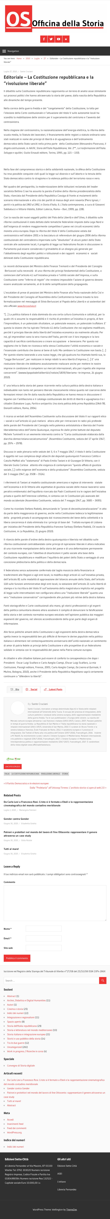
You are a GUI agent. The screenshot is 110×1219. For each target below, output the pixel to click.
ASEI (59, 1173)
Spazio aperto (14, 1021)
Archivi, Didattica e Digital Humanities (26, 1000)
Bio (16, 689)
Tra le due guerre (15, 1042)
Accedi (10, 1119)
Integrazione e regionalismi (21, 1017)
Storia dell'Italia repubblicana (22, 1025)
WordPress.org (14, 1132)
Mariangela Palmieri (27, 810)
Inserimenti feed (15, 1123)
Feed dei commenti (16, 1128)
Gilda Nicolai (26, 840)
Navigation (13, 50)
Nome (7, 928)
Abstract (11, 996)
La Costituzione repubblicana (25, 774)
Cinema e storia (15, 1008)
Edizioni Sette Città (67, 1165)
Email (7, 938)
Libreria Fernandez (66, 1189)
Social (33, 689)
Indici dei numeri (15, 1013)
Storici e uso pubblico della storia (24, 1038)
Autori (10, 1004)
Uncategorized (12, 766)
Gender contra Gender (16, 818)
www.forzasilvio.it (26, 306)
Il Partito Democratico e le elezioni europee (27, 783)
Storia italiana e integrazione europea (26, 1034)
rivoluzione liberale (50, 774)
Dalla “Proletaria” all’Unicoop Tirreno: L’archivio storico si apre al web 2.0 (67, 787)
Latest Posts (54, 689)
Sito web (8, 947)
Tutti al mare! (11, 849)
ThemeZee (71, 1209)
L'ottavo (61, 1181)
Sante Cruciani (26, 71)
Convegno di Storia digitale (21, 1065)
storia (65, 774)
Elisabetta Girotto (28, 823)
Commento (9, 881)
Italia (7, 774)
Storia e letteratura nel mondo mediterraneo (29, 1030)
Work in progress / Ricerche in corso (25, 1051)
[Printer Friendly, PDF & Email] (13, 760)
